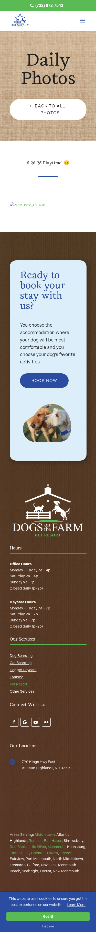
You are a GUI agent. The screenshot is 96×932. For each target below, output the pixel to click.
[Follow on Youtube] (35, 722)
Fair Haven (53, 841)
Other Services (22, 691)
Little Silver (36, 847)
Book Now (44, 380)
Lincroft (66, 853)
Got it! (48, 916)
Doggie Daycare (23, 670)
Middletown (45, 834)
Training (17, 677)
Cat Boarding (21, 663)
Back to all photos (50, 109)
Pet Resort (18, 684)
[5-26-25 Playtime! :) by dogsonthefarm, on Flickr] (27, 205)
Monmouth (57, 847)
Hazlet (52, 853)
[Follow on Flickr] (46, 722)
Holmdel (38, 853)
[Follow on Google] (24, 722)
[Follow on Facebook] (14, 722)
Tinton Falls (19, 853)
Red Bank (18, 847)
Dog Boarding (21, 656)
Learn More (76, 905)
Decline (48, 926)
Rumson (35, 841)
